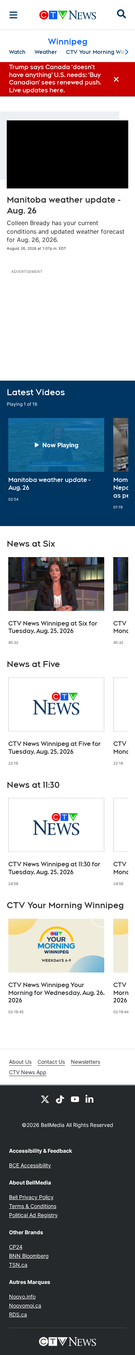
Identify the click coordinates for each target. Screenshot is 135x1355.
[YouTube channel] (75, 1098)
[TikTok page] (60, 1098)
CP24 (15, 1247)
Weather (45, 52)
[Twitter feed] (45, 1098)
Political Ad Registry (33, 1215)
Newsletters (85, 1062)
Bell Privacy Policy (31, 1197)
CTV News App (27, 1072)
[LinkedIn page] (90, 1098)
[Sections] (13, 14)
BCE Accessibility (30, 1165)
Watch (17, 52)
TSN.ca (18, 1265)
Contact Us (51, 1062)
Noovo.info (22, 1296)
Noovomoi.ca (25, 1305)
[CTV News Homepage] (67, 14)
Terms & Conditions (32, 1206)
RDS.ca (18, 1314)
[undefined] (56, 460)
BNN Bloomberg (29, 1256)
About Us (20, 1062)
